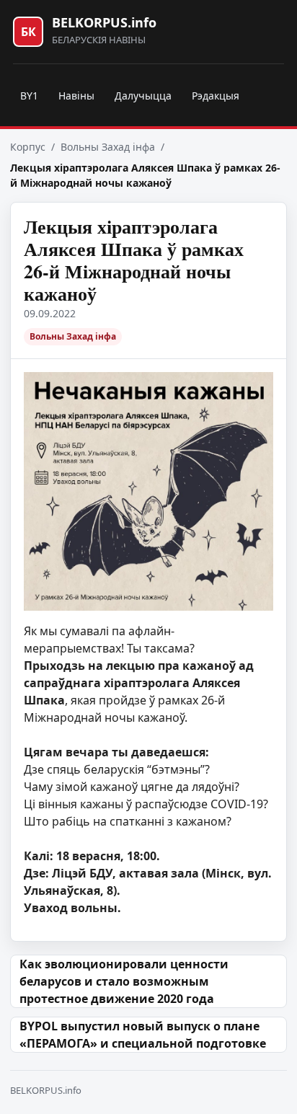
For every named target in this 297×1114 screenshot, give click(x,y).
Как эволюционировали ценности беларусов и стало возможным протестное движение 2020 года (124, 981)
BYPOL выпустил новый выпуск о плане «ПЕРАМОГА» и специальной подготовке (142, 1034)
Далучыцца (143, 95)
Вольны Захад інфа (108, 147)
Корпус (27, 147)
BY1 (29, 95)
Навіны (76, 95)
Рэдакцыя (215, 95)
